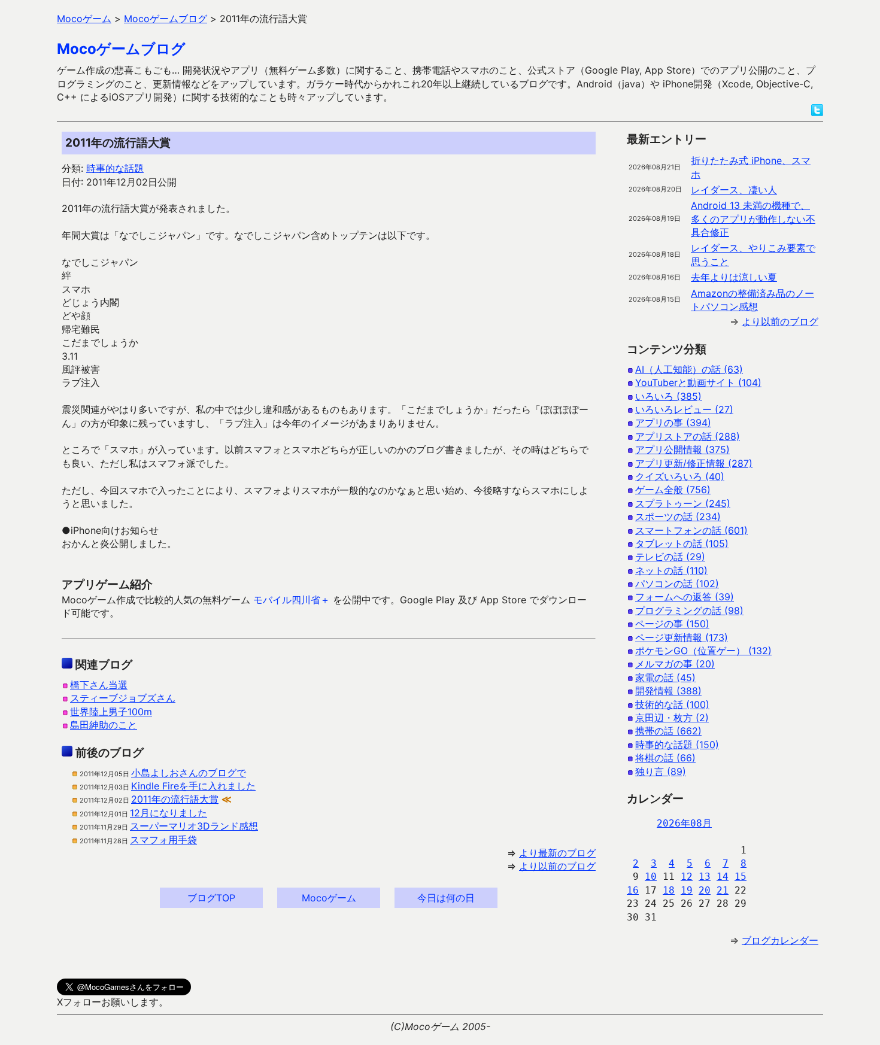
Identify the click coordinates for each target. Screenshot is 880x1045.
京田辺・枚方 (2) (672, 718)
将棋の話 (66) (665, 758)
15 (741, 876)
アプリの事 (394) (673, 423)
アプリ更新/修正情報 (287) (693, 463)
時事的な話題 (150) (677, 745)
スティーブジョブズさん (122, 698)
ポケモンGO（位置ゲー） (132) (703, 651)
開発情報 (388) (668, 691)
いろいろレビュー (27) (684, 409)
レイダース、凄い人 (734, 190)
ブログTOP (211, 898)
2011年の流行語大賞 (175, 799)
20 (705, 890)
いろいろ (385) (668, 396)
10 (651, 876)
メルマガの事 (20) (675, 664)
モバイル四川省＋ (291, 600)
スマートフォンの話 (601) (691, 530)
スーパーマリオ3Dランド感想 (194, 826)
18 (669, 890)
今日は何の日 (446, 898)
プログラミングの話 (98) (689, 610)
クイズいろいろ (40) (679, 476)
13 (705, 876)
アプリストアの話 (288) (687, 436)
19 (687, 890)
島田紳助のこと (103, 725)
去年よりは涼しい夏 (734, 277)
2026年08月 (684, 823)
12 (687, 876)
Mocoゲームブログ (121, 48)
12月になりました (168, 813)
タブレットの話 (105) (682, 543)
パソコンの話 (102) (677, 584)
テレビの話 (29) (670, 557)
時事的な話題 (115, 168)
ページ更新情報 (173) (681, 637)
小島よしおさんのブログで (188, 773)
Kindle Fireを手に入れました (193, 786)
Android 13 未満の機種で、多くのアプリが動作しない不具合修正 (753, 218)
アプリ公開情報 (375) (682, 449)
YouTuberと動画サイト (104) (698, 382)
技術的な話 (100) (672, 704)
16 (633, 890)
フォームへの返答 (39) (684, 597)
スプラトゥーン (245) (682, 503)
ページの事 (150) (672, 624)
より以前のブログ (557, 866)
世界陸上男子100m (111, 712)
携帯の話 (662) (668, 731)
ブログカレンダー (780, 940)
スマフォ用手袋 (163, 840)
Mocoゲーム (329, 898)
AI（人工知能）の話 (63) (689, 369)
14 (723, 876)
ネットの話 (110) (671, 570)
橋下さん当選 (99, 685)
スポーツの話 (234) (678, 516)
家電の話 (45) (665, 677)
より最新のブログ (557, 853)
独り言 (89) (660, 771)
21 (723, 890)
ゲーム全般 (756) (673, 490)
